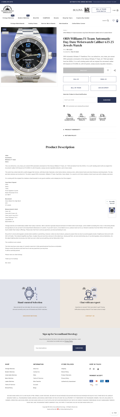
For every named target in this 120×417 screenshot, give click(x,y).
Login (114, 10)
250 (67, 106)
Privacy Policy (68, 341)
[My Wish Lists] (113, 21)
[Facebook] (91, 369)
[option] (29, 55)
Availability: (67, 52)
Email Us (103, 79)
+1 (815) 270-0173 (7, 2)
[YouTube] (99, 369)
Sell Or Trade (76, 88)
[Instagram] (94, 369)
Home (65, 30)
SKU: (64, 50)
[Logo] (7, 9)
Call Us (76, 79)
